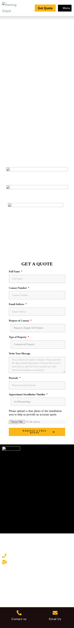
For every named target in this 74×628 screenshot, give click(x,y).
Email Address (17, 304)
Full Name (14, 271)
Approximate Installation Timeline (27, 394)
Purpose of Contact (19, 320)
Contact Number (18, 288)
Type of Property (18, 337)
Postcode (14, 378)
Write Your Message (19, 353)
